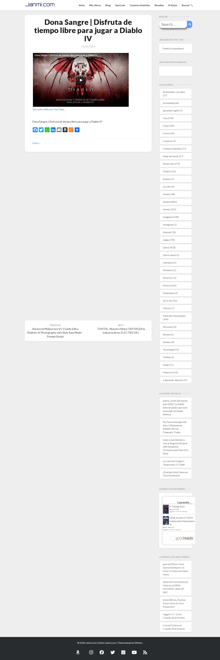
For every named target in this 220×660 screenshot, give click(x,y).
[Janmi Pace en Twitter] (112, 651)
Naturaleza (168, 293)
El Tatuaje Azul (177, 506)
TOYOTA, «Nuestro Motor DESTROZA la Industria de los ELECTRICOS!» (121, 329)
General (167, 201)
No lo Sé (167, 300)
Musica (166, 285)
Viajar (166, 364)
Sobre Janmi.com (107, 642)
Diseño (166, 171)
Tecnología (168, 349)
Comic (166, 133)
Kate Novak (175, 509)
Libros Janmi (169, 255)
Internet (167, 232)
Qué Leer (120, 5)
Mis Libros (95, 5)
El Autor (172, 5)
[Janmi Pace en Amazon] (78, 651)
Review (166, 334)
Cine (165, 118)
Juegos (166, 239)
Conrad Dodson (171, 625)
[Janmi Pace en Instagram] (91, 651)
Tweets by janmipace (173, 48)
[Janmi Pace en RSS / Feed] (145, 651)
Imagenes (168, 216)
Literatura (168, 262)
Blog (107, 5)
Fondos (166, 194)
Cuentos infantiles (140, 5)
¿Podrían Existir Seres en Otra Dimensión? (174, 603)
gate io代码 (169, 564)
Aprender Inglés (171, 110)
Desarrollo (168, 163)
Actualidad (168, 103)
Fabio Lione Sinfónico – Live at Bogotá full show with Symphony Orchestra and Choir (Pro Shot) (176, 446)
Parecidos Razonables (174, 315)
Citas (165, 125)
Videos (35, 143)
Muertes (167, 277)
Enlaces (167, 178)
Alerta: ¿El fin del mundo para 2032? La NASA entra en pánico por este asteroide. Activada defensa (175, 407)
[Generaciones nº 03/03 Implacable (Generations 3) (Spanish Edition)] (166, 521)
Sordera (167, 342)
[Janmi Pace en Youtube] (134, 651)
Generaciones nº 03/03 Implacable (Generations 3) (182, 521)
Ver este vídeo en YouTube (48, 109)
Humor (166, 209)
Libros (166, 247)
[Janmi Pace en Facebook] (102, 651)
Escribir (167, 186)
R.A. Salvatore (169, 527)
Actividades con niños (174, 91)
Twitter (167, 357)
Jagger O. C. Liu (171, 614)
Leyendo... (184, 502)
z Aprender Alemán (172, 380)
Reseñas (159, 5)
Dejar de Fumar (171, 156)
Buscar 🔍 (187, 5)
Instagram (168, 224)
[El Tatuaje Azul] (166, 510)
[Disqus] (88, 200)
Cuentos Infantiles (172, 148)
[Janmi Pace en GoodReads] (123, 651)
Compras (167, 141)
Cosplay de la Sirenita (174, 617)
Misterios (168, 270)
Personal (167, 326)
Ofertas (167, 308)
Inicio (82, 5)
